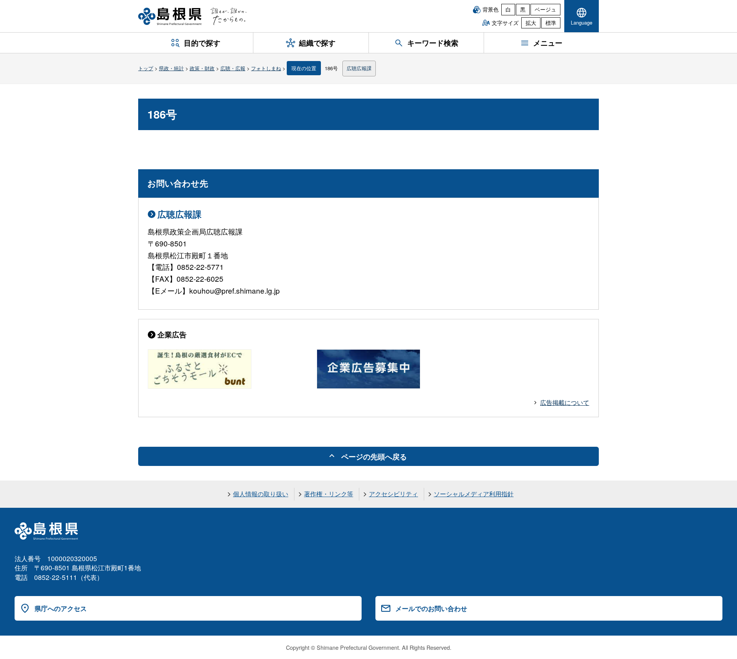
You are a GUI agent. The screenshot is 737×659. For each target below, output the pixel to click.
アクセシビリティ (393, 493)
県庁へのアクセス (61, 608)
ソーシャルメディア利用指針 (474, 493)
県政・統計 (171, 68)
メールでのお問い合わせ (431, 608)
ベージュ (545, 9)
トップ (145, 68)
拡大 (530, 22)
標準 (550, 22)
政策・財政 (202, 68)
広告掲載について (564, 402)
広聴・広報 (232, 68)
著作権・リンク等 (328, 493)
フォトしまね (266, 68)
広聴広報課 (359, 68)
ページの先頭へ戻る (374, 456)
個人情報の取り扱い (260, 493)
